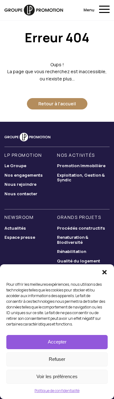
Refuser (57, 359)
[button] (104, 272)
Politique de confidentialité (57, 390)
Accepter (57, 341)
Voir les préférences (57, 376)
